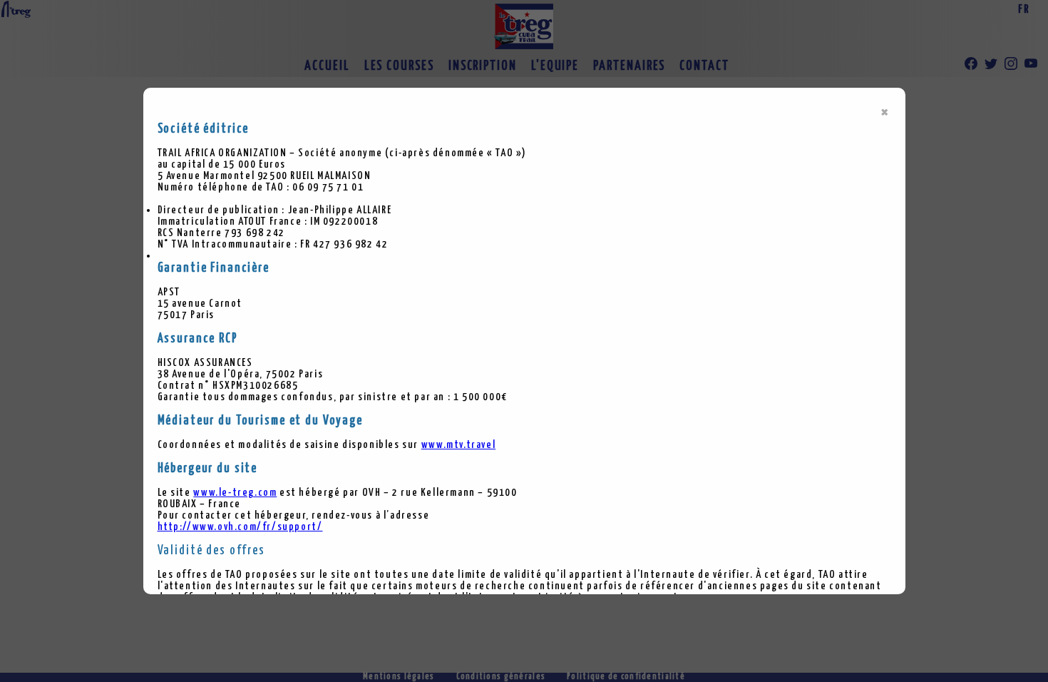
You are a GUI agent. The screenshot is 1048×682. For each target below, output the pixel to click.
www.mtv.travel (458, 444)
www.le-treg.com (235, 492)
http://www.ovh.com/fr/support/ (240, 526)
